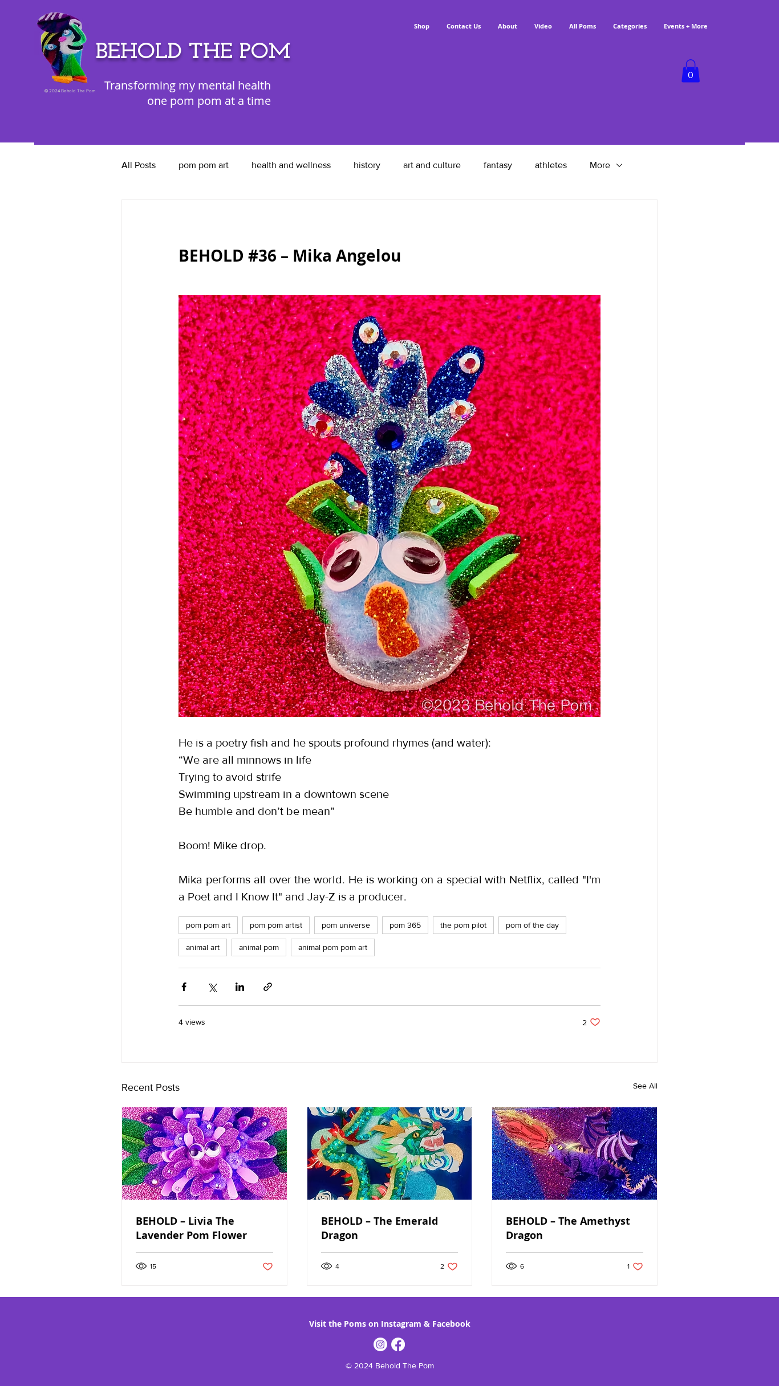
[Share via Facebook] (183, 986)
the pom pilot (463, 925)
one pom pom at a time (209, 100)
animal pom (259, 947)
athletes (551, 165)
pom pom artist (276, 925)
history (367, 165)
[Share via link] (267, 986)
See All (645, 1085)
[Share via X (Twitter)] (211, 986)
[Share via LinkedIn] (239, 986)
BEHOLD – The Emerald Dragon (379, 1228)
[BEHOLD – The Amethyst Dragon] (574, 1153)
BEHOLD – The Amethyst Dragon (568, 1228)
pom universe (346, 925)
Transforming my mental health (187, 85)
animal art (203, 947)
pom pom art (203, 165)
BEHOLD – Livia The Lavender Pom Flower (191, 1228)
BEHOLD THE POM (193, 52)
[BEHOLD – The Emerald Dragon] (389, 1153)
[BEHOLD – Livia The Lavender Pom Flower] (204, 1153)
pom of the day (532, 925)
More (600, 165)
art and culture (432, 165)
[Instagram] (380, 1344)
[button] (690, 71)
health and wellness (291, 165)
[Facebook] (398, 1344)
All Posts (138, 165)
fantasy (498, 165)
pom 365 (405, 925)
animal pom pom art (332, 947)
